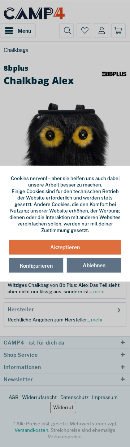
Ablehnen (94, 265)
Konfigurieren (36, 266)
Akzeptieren (65, 247)
